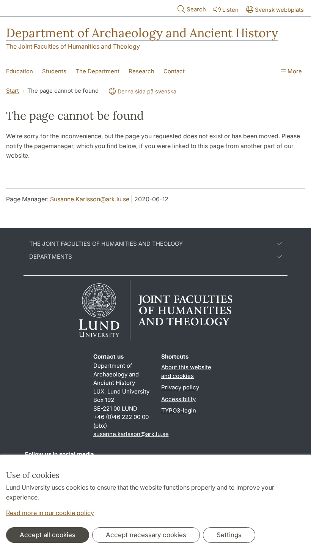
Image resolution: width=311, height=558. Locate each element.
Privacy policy (180, 387)
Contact (174, 71)
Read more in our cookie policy (50, 513)
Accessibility (178, 399)
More (294, 71)
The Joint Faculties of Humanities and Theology (73, 46)
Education (19, 71)
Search (196, 9)
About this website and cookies (186, 371)
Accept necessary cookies (146, 535)
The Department (97, 71)
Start (12, 90)
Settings (229, 535)
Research (141, 71)
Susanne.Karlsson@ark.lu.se (89, 199)
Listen (230, 9)
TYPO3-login (178, 410)
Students (54, 71)
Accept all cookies (47, 535)
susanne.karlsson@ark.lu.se (131, 434)
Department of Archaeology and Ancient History (142, 33)
